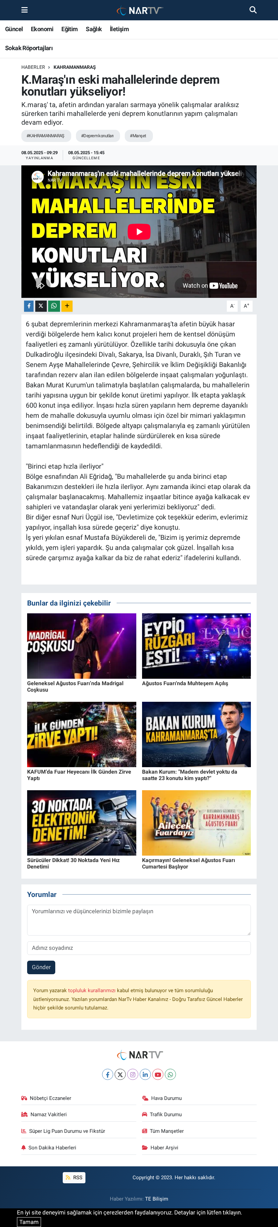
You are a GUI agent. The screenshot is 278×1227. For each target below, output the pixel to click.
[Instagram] (132, 1074)
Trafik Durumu (166, 1114)
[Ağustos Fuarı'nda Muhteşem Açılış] (196, 645)
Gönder (41, 967)
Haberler (33, 67)
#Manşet (138, 135)
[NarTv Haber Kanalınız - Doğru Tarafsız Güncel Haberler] (138, 10)
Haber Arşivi (164, 1148)
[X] (120, 1074)
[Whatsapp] (170, 1074)
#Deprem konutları (97, 135)
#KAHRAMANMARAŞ (45, 135)
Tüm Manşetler (167, 1131)
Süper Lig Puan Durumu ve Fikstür (67, 1131)
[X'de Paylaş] (41, 306)
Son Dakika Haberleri (52, 1148)
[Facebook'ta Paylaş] (29, 306)
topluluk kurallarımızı (92, 990)
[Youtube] (157, 1074)
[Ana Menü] (24, 9)
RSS (77, 1177)
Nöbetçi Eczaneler (50, 1098)
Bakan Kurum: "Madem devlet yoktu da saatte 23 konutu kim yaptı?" (189, 775)
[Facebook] (107, 1074)
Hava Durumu (166, 1098)
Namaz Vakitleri (49, 1114)
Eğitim (69, 29)
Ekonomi (42, 29)
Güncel (14, 29)
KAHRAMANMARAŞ (75, 67)
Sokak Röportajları (29, 48)
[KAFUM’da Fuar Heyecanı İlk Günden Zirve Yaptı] (81, 734)
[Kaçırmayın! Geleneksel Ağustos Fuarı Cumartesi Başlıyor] (196, 822)
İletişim (119, 29)
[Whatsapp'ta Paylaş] (54, 306)
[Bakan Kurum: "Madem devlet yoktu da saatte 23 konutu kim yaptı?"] (196, 734)
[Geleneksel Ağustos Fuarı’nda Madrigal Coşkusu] (81, 645)
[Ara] (253, 9)
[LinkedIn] (145, 1074)
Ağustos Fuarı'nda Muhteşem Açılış (185, 683)
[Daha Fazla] (67, 306)
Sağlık (94, 29)
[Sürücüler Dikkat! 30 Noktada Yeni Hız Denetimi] (81, 822)
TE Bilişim (156, 1199)
